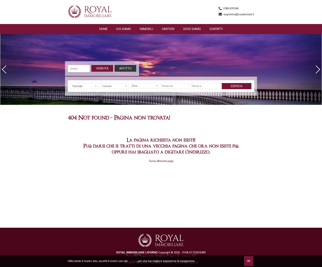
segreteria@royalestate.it (238, 14)
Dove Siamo (192, 29)
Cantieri (168, 29)
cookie (132, 261)
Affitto (125, 68)
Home (103, 29)
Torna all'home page (161, 161)
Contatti (216, 29)
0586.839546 (231, 8)
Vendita (102, 68)
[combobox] (85, 86)
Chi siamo (123, 29)
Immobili (146, 29)
